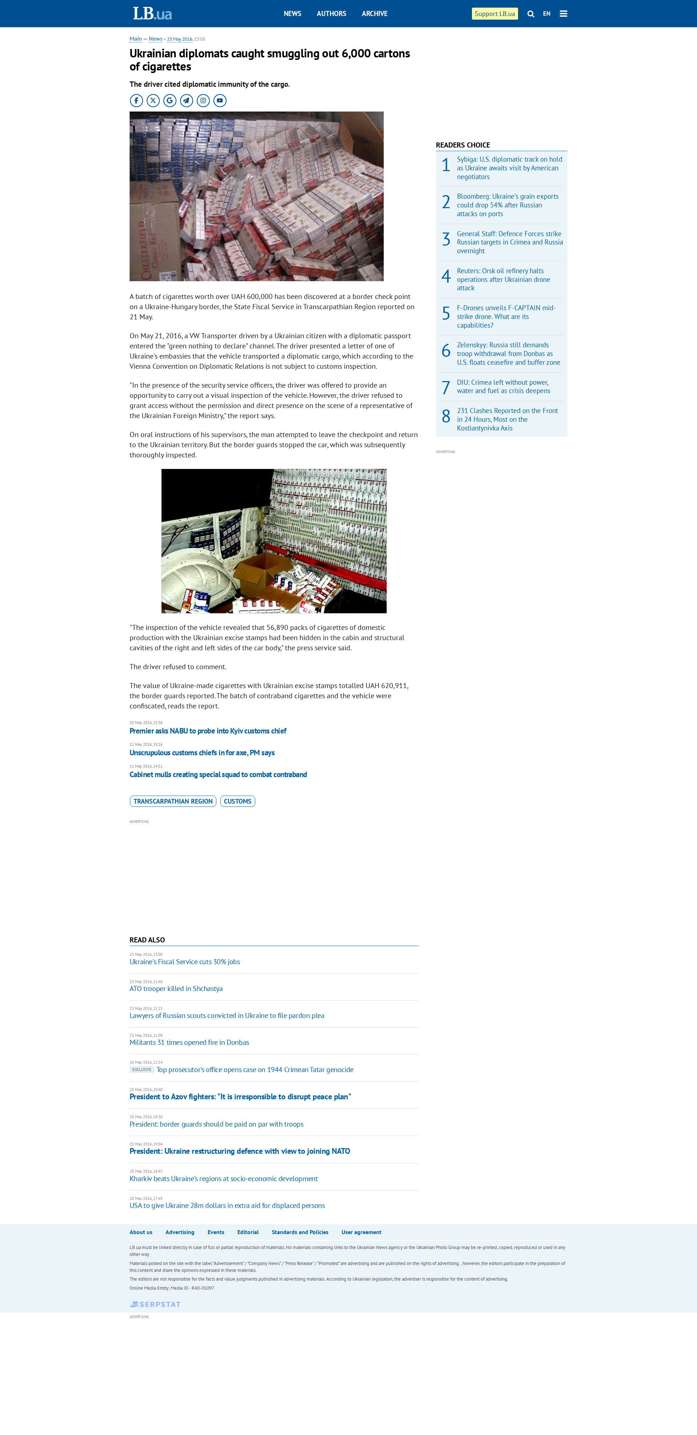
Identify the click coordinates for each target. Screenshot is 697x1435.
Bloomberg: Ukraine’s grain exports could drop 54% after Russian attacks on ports (508, 205)
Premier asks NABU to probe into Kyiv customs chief (208, 731)
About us (141, 1232)
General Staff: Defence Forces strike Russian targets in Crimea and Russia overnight (510, 242)
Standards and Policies (300, 1232)
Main (136, 38)
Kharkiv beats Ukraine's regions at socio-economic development (224, 1178)
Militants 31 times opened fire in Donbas (189, 1042)
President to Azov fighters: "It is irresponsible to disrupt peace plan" (240, 1096)
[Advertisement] (274, 876)
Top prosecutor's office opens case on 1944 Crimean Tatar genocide (243, 1069)
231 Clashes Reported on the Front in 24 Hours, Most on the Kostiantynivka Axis (507, 419)
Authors (331, 13)
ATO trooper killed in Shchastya (176, 988)
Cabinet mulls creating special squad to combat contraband (218, 774)
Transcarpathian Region (173, 801)
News (292, 13)
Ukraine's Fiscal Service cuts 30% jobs (185, 961)
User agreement (362, 1232)
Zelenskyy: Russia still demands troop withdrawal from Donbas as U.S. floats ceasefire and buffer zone (509, 353)
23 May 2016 (179, 39)
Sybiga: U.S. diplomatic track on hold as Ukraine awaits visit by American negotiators (509, 168)
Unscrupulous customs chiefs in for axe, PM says (202, 752)
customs (238, 801)
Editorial (248, 1232)
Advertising (180, 1232)
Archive (375, 13)
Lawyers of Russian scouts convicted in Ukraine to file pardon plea (227, 1015)
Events (216, 1232)
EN (546, 13)
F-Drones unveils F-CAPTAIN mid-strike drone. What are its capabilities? (506, 316)
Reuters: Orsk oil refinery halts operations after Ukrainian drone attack (503, 279)
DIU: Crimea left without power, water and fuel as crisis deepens (503, 386)
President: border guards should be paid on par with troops (216, 1124)
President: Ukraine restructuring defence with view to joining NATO (240, 1151)
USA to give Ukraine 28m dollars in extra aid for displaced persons (227, 1205)
